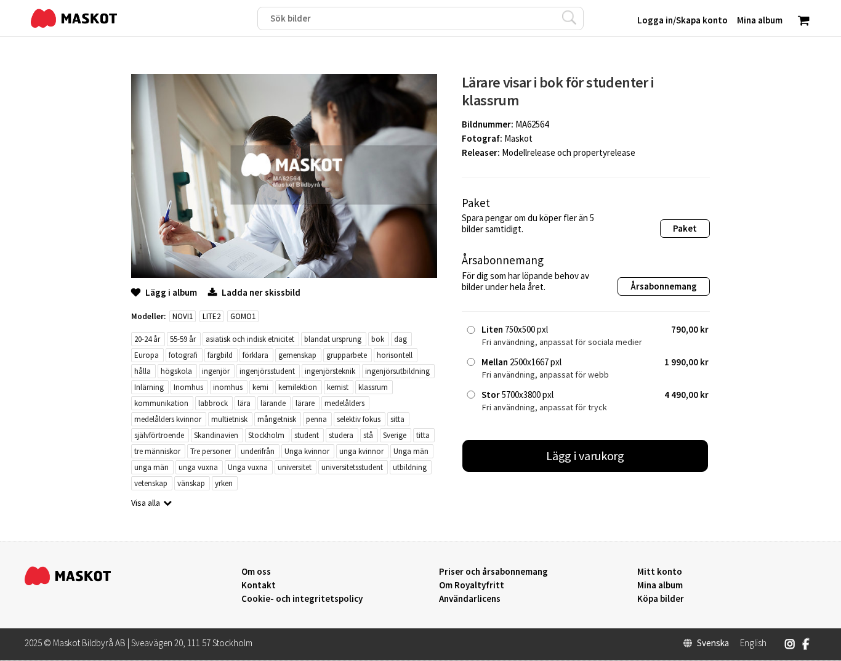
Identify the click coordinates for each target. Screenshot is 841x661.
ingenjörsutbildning (397, 371)
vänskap (191, 483)
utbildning (410, 467)
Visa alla (145, 502)
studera (341, 435)
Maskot (518, 138)
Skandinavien (216, 435)
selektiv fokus (358, 419)
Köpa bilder (660, 598)
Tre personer (210, 451)
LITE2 (211, 316)
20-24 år (147, 339)
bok (377, 339)
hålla (142, 371)
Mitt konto (659, 571)
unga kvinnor (361, 451)
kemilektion (297, 387)
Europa (146, 355)
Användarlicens (470, 598)
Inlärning (149, 387)
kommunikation (161, 403)
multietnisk (229, 419)
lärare (305, 403)
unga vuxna (198, 467)
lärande (273, 403)
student (306, 435)
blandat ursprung (332, 339)
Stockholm (266, 435)
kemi (260, 387)
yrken (224, 483)
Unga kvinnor (306, 451)
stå (368, 435)
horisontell (394, 355)
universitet (295, 467)
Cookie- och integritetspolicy (302, 598)
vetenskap (150, 483)
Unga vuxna (248, 467)
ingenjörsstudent (267, 371)
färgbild (220, 355)
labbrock (213, 403)
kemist (337, 387)
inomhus (228, 387)
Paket (685, 228)
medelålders (344, 403)
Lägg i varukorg (585, 455)
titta (423, 435)
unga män (151, 467)
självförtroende (159, 435)
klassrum (373, 387)
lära (244, 403)
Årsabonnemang (663, 286)
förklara (255, 355)
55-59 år (183, 339)
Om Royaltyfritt (471, 585)
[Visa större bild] (284, 274)
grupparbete (346, 355)
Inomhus (188, 387)
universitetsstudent (352, 467)
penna (316, 419)
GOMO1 (243, 316)
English (753, 643)
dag (400, 339)
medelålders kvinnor (167, 419)
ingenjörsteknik (330, 371)
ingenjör (216, 371)
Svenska (713, 643)
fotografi (183, 355)
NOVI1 (182, 316)
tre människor (157, 451)
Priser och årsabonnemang (493, 571)
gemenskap (297, 355)
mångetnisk (276, 419)
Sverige (394, 435)
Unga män (411, 451)
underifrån (258, 451)
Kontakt (258, 585)
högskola (176, 371)
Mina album (660, 585)
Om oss (256, 571)
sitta (397, 419)
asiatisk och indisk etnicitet (250, 339)
